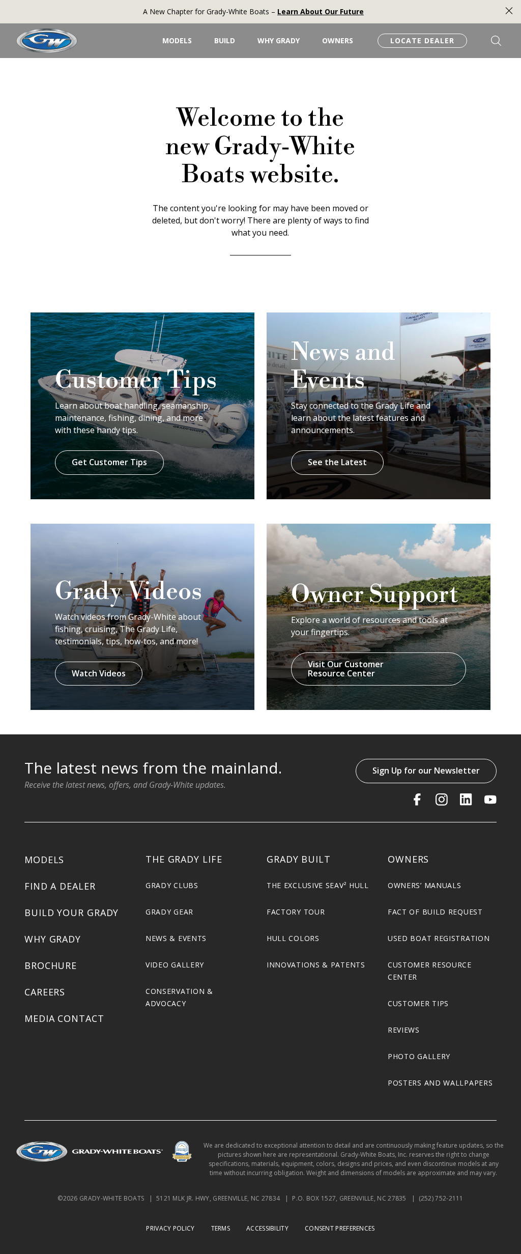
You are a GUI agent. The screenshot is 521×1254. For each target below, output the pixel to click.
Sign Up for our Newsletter (426, 770)
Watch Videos (99, 673)
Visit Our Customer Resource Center (346, 669)
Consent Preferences (340, 1228)
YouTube (490, 799)
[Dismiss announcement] (509, 12)
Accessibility (267, 1228)
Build (224, 40)
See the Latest (337, 462)
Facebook (417, 799)
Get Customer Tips (109, 462)
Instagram (442, 799)
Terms (220, 1228)
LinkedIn (466, 799)
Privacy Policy (170, 1228)
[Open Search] (496, 40)
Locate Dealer (422, 40)
